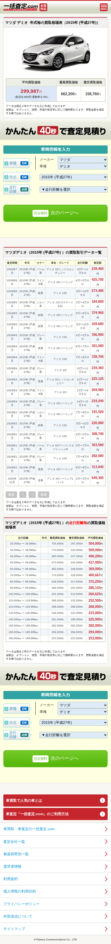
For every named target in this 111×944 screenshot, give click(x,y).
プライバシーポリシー (21, 904)
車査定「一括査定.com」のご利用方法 (37, 814)
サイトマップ (14, 929)
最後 (44, 494)
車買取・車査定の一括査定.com (29, 829)
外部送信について (17, 916)
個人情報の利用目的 (19, 891)
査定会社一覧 (14, 841)
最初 (11, 494)
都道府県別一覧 (16, 854)
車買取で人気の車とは (24, 800)
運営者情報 (12, 866)
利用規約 (10, 879)
